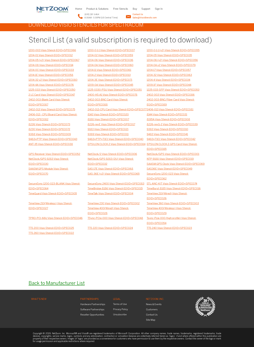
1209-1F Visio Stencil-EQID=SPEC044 (169, 85)
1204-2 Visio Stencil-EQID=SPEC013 (109, 75)
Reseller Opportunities (92, 315)
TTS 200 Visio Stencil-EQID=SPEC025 (51, 228)
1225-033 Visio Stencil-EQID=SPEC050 (52, 90)
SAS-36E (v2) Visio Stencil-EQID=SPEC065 (114, 174)
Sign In (159, 8)
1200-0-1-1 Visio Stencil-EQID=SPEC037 (111, 50)
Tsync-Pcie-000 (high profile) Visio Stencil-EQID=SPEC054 (171, 221)
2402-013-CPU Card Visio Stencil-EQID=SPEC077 (117, 109)
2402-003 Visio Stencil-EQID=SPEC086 (171, 95)
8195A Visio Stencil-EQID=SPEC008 (168, 119)
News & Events (154, 304)
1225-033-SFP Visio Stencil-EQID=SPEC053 (173, 90)
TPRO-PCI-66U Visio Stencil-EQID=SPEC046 (56, 218)
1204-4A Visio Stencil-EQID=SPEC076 (51, 85)
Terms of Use (120, 304)
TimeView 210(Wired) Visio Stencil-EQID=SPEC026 (167, 196)
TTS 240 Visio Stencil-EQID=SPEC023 (169, 228)
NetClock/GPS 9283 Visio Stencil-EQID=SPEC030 (49, 161)
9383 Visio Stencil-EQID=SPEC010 (167, 129)
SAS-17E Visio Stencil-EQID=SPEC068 (110, 169)
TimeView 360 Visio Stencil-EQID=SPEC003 (173, 203)
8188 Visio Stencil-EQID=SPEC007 (108, 119)
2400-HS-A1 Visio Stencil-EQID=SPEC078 (112, 95)
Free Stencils (120, 8)
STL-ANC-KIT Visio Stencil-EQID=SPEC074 (172, 184)
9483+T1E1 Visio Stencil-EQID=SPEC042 (171, 139)
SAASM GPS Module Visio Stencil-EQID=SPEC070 (48, 171)
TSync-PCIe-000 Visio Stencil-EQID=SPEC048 (115, 218)
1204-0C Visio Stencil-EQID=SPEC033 (51, 70)
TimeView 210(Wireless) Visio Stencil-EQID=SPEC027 (50, 206)
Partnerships (89, 299)
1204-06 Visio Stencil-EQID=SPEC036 (110, 60)
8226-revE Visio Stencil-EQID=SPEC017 (111, 124)
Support (145, 8)
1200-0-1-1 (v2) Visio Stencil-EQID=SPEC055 (173, 50)
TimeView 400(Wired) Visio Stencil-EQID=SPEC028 (108, 211)
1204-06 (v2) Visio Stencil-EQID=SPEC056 (172, 60)
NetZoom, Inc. (155, 299)
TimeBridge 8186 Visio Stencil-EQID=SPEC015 (115, 188)
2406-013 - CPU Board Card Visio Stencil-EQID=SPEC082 (53, 117)
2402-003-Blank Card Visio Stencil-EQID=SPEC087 (49, 102)
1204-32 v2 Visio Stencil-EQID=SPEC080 (53, 80)
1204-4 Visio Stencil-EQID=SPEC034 (168, 80)
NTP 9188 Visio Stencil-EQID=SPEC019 (170, 159)
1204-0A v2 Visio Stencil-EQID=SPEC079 (171, 65)
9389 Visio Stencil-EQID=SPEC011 (108, 134)
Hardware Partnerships (92, 304)
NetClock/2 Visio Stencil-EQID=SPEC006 (112, 154)
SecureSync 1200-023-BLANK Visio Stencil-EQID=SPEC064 (54, 186)
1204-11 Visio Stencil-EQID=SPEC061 (109, 70)
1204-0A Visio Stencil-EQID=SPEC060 (110, 65)
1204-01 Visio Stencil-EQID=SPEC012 (51, 55)
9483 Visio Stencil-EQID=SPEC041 (167, 134)
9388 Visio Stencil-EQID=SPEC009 (50, 134)
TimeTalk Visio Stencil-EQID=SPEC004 (110, 193)
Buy (135, 8)
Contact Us (138, 14)
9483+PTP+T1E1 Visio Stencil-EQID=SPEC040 (115, 139)
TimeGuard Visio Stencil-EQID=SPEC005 (53, 193)
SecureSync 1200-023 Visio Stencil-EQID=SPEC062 (168, 176)
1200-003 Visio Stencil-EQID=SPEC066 (52, 50)
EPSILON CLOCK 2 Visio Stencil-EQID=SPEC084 (116, 144)
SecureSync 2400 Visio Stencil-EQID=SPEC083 (116, 184)
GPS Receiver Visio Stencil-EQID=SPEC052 (54, 154)
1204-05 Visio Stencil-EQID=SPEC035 (169, 55)
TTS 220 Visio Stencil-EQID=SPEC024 (110, 228)
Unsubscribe (120, 315)
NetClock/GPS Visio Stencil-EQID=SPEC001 (173, 154)
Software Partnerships (92, 310)
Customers (152, 310)
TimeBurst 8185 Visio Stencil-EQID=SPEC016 (174, 188)
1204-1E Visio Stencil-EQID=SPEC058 (51, 75)
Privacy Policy (120, 309)
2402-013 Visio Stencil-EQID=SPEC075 (52, 109)
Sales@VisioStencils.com (145, 17)
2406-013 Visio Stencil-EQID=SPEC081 (170, 109)
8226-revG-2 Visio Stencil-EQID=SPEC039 (172, 124)
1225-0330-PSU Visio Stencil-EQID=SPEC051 (115, 90)
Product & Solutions (97, 8)
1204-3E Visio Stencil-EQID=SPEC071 (110, 80)
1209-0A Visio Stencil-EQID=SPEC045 (110, 85)
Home (78, 8)
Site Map (150, 320)
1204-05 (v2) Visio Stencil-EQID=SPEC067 (54, 60)
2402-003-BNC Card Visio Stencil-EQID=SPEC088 (108, 102)
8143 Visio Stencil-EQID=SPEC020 (108, 114)
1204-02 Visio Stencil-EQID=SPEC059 (110, 55)
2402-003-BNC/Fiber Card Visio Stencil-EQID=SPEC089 (171, 102)
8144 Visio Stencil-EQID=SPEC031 (167, 114)
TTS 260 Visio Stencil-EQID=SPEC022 (51, 233)
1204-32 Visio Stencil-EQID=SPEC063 (169, 75)
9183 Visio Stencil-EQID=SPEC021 (108, 129)
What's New (38, 299)
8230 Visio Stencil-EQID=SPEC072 (49, 129)
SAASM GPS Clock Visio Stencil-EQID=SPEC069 (176, 164)
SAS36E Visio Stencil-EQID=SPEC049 (169, 169)
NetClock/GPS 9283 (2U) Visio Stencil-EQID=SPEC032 (111, 161)
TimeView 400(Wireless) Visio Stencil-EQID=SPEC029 (169, 211)
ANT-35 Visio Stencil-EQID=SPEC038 (51, 144)
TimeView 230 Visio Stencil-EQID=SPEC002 (114, 203)
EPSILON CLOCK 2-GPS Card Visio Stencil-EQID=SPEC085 (172, 147)
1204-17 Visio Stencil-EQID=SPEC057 (169, 70)
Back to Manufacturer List (57, 283)
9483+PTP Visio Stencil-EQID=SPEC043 (53, 139)
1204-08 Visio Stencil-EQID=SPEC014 (51, 65)
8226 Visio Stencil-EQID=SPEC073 (49, 124)
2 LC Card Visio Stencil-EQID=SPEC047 (52, 95)
